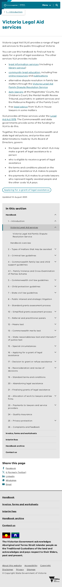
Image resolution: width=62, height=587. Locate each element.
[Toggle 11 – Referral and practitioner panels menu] (56, 318)
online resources (18, 75)
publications (40, 75)
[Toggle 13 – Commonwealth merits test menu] (56, 331)
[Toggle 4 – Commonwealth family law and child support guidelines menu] (56, 262)
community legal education (24, 72)
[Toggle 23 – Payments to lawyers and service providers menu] (56, 405)
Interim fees (9, 511)
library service (17, 67)
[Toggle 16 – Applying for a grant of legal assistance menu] (56, 352)
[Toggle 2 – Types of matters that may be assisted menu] (56, 249)
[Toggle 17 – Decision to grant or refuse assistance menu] (56, 362)
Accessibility (31, 565)
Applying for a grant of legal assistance (26, 190)
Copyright (45, 565)
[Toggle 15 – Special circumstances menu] (56, 346)
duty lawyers (16, 91)
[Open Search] (56, 5)
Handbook (8, 497)
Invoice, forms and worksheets (20, 504)
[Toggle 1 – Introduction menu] (56, 221)
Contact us (8, 525)
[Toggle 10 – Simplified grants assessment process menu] (56, 312)
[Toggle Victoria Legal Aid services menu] (56, 227)
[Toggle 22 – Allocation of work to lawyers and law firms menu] (56, 396)
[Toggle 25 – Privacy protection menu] (56, 421)
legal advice (21, 106)
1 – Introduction (14, 12)
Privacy (20, 569)
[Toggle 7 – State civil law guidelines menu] (56, 293)
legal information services (24, 64)
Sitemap (31, 569)
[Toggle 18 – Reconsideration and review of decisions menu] (56, 368)
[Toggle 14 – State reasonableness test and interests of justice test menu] (56, 337)
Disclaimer (7, 569)
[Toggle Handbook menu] (56, 215)
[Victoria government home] (54, 580)
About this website (12, 565)
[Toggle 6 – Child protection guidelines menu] (56, 286)
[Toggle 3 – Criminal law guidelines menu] (56, 255)
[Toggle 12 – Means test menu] (56, 324)
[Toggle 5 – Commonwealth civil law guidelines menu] (56, 280)
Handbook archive (13, 518)
